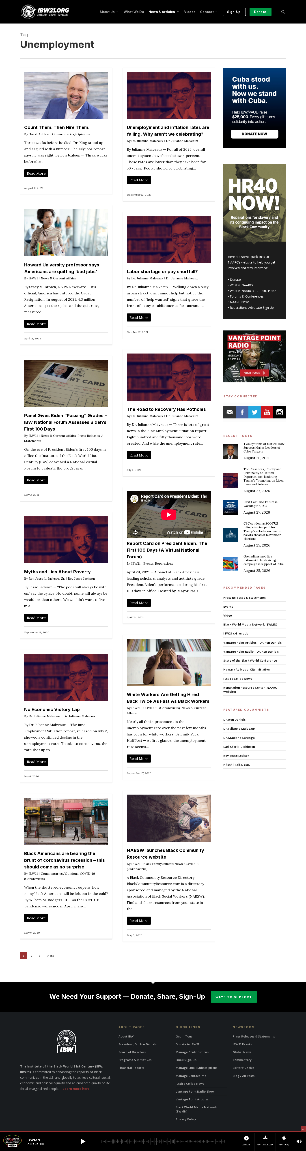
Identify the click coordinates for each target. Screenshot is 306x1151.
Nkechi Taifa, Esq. (236, 765)
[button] (83, 1141)
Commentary (242, 1060)
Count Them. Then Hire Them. (57, 127)
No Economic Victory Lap (52, 709)
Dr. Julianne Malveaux (147, 141)
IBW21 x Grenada (235, 633)
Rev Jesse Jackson (81, 579)
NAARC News (240, 302)
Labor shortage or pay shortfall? (162, 271)
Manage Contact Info (191, 1076)
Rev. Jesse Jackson (236, 756)
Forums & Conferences (247, 296)
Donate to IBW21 (188, 1044)
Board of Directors (132, 1052)
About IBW (126, 1036)
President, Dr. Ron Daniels (138, 1044)
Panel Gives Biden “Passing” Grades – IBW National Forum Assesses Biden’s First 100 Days (65, 422)
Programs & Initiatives (135, 1060)
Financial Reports (131, 1068)
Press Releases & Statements (244, 598)
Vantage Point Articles (192, 1099)
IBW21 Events (242, 1044)
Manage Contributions (192, 1052)
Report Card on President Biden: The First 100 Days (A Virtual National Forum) (167, 550)
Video (227, 615)
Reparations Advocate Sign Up (252, 307)
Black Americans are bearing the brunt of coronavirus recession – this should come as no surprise (64, 860)
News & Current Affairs (58, 278)
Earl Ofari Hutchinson (239, 747)
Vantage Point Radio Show (195, 1091)
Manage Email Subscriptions (197, 1068)
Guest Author (39, 134)
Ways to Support (233, 997)
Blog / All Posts (243, 1076)
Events (148, 564)
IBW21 (33, 278)
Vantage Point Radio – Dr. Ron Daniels (251, 651)
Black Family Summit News (163, 864)
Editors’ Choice (244, 1068)
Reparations (164, 564)
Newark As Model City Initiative (246, 669)
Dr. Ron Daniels (234, 720)
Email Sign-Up (186, 1060)
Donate (235, 279)
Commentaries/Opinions (71, 134)
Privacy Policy (186, 1119)
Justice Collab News (237, 679)
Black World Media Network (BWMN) (250, 624)
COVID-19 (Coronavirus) (161, 708)
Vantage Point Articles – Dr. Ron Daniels (252, 643)
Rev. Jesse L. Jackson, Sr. (47, 579)
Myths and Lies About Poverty (57, 571)
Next (50, 955)
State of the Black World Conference (250, 660)
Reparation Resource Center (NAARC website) (250, 690)
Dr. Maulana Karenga (239, 738)
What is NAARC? (241, 285)
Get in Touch (185, 1036)
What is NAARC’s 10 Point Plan (252, 291)
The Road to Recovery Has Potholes (166, 409)
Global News (242, 1052)
